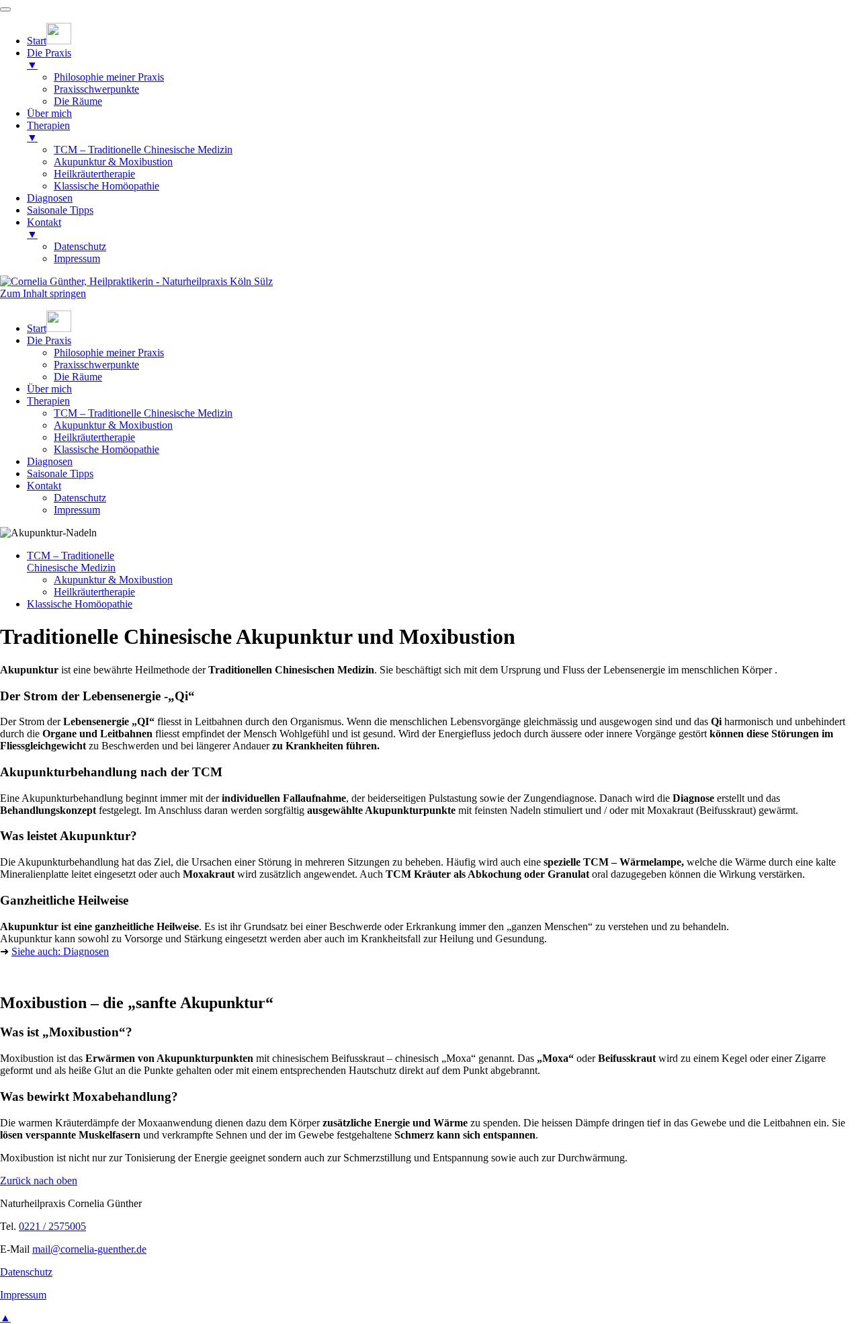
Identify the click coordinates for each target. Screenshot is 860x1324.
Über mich (49, 389)
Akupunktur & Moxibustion (113, 425)
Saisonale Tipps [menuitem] (60, 210)
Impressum (77, 509)
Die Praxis (49, 340)
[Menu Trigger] (5, 9)
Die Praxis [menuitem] (49, 59)
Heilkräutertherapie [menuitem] (94, 173)
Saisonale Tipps (60, 473)
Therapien (48, 401)
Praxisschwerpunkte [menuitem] (96, 89)
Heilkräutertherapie (94, 437)
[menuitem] (49, 40)
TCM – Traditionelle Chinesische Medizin (143, 413)
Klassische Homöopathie (106, 449)
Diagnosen (50, 461)
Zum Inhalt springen (43, 293)
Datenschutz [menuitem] (80, 246)
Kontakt (44, 485)
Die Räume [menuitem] (78, 101)
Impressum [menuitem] (77, 258)
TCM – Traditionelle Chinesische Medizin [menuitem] (143, 149)
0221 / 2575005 (52, 1226)
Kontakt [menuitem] (44, 228)
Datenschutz (80, 497)
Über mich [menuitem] (49, 113)
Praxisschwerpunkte (96, 364)
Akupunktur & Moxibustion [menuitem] (113, 161)
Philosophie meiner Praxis (109, 352)
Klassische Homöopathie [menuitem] (106, 186)
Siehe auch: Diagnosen (60, 951)
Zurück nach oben (38, 1180)
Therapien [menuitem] (48, 131)
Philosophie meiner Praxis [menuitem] (109, 77)
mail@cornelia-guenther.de (89, 1249)
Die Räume (78, 376)
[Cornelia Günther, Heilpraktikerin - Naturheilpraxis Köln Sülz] (136, 281)
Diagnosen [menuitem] (50, 198)
